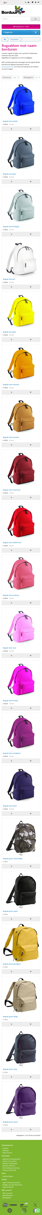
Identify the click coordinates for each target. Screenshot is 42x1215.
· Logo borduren (8, 1187)
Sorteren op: (7, 77)
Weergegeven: (28, 77)
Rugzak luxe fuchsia (10, 701)
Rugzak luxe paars (10, 806)
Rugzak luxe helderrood (12, 542)
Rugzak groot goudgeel (12, 964)
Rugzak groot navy (10, 1069)
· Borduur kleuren (8, 1166)
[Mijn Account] (29, 2)
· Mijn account (7, 1193)
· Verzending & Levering (10, 1168)
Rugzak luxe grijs (9, 174)
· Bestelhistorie (7, 1195)
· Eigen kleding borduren (11, 1182)
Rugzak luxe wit (9, 279)
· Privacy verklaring (9, 1170)
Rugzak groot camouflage (12, 858)
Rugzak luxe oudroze (11, 595)
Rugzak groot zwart (10, 911)
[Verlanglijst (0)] (32, 2)
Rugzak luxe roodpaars (11, 753)
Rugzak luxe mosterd (11, 384)
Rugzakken (15, 39)
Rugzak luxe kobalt (10, 121)
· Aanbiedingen (7, 1176)
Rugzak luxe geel (9, 332)
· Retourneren (7, 1153)
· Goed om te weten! (9, 1161)
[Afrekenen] (38, 2)
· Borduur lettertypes (9, 1163)
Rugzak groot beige (10, 1016)
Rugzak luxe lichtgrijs (11, 226)
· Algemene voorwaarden (11, 1159)
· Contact (5, 1148)
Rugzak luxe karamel (11, 437)
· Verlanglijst (6, 1198)
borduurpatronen (8, 67)
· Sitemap (5, 1150)
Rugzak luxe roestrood (11, 490)
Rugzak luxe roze (9, 648)
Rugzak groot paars (10, 1122)
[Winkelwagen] (35, 2)
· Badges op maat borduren (12, 1185)
